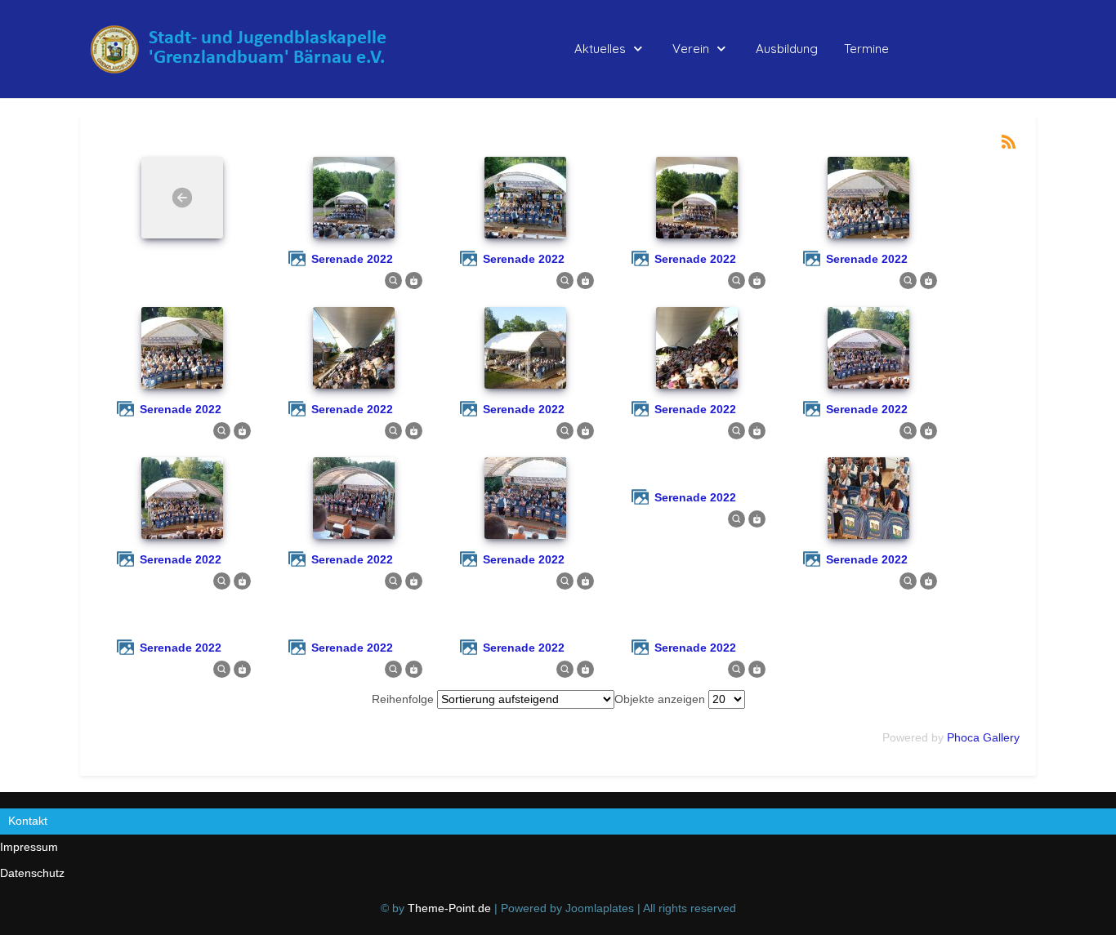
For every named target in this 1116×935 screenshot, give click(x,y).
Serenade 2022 (352, 258)
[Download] (413, 279)
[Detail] (393, 279)
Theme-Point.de (449, 908)
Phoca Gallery (983, 737)
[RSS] (1008, 140)
